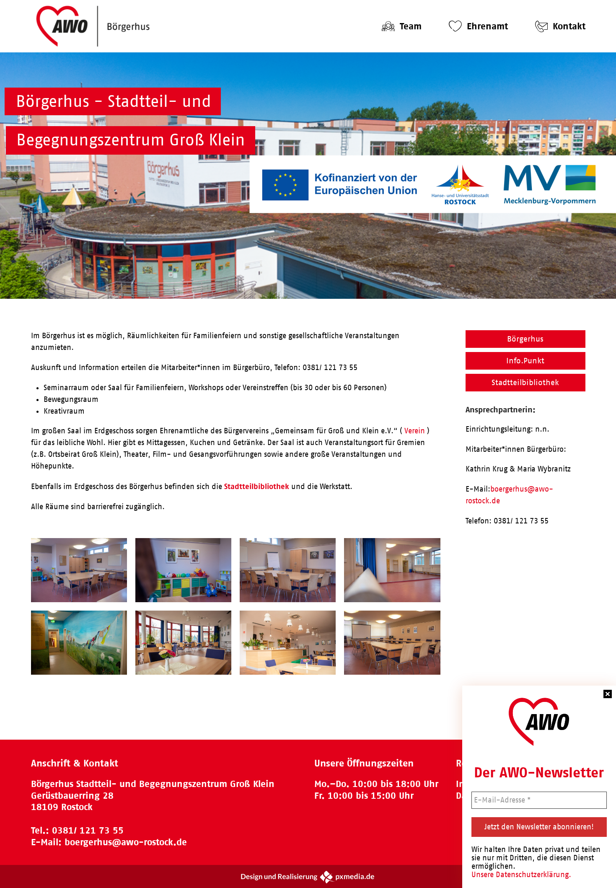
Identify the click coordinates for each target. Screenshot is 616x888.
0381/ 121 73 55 (88, 830)
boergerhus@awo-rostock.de (126, 842)
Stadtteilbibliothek (256, 486)
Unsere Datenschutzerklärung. (521, 874)
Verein (414, 431)
